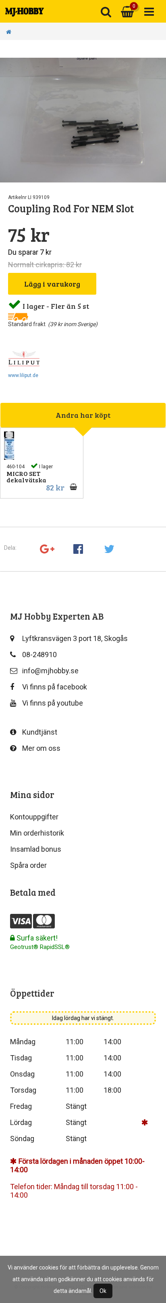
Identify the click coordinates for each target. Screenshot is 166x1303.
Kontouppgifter (34, 817)
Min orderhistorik (37, 833)
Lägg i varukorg (52, 284)
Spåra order (28, 865)
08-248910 (39, 654)
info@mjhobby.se (50, 670)
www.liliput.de (23, 375)
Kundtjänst (39, 732)
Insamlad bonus (35, 849)
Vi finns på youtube (52, 703)
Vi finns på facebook (54, 687)
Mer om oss (41, 748)
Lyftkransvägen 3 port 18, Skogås (75, 638)
